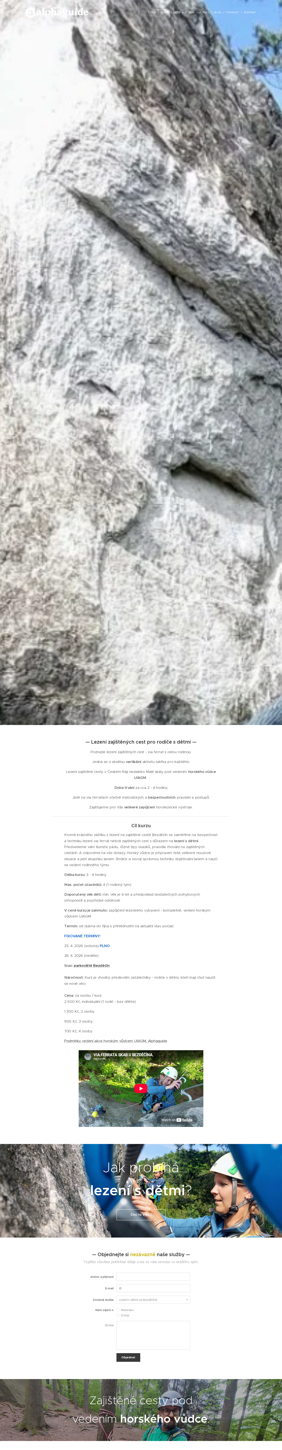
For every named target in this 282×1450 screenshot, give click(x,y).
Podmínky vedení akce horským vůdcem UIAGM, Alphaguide (115, 1041)
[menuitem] (153, 12)
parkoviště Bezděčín (92, 965)
